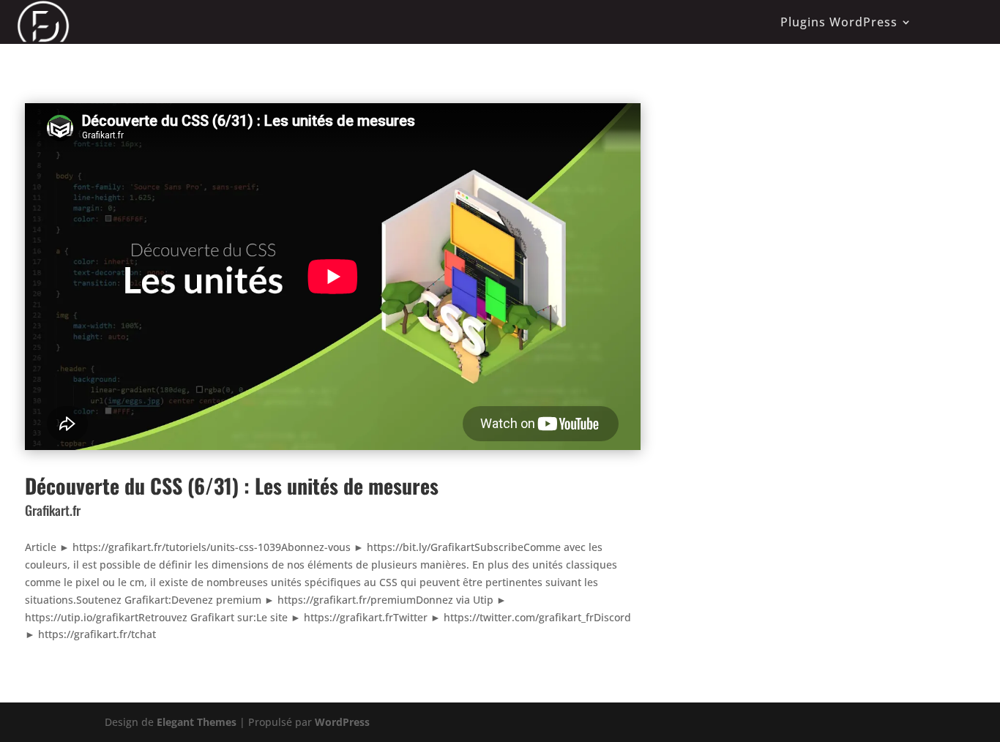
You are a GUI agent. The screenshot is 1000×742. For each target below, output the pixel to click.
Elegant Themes (196, 722)
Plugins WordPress (839, 22)
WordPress (342, 722)
